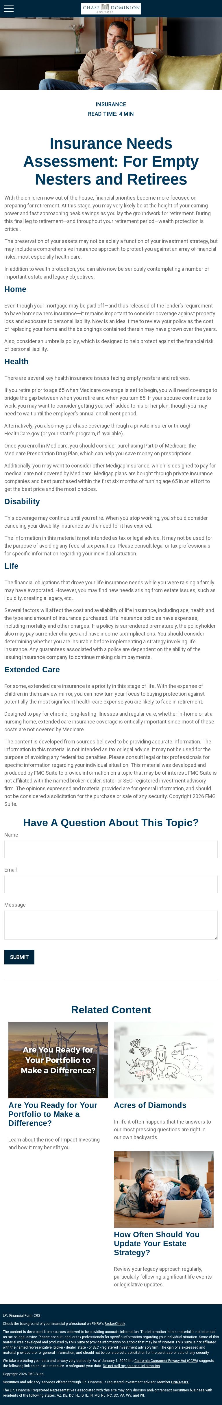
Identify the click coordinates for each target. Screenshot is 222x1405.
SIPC (185, 1382)
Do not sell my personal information (131, 1366)
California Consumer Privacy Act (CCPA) (166, 1361)
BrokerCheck (115, 1324)
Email (10, 870)
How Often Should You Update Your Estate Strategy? (157, 1243)
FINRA (176, 1382)
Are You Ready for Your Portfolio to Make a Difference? (52, 1114)
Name (11, 835)
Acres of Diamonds (150, 1105)
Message (15, 905)
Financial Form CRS (24, 1316)
